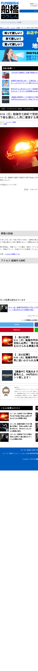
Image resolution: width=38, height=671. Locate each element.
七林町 (5, 124)
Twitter (16, 324)
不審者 (18, 27)
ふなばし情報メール (12, 254)
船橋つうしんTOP (4, 27)
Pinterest (17, 330)
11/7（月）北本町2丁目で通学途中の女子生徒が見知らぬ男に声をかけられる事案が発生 (21, 416)
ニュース (13, 27)
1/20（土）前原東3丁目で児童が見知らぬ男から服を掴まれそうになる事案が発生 (21, 436)
